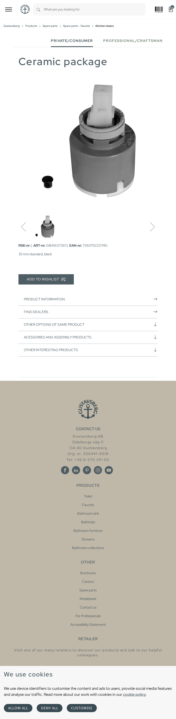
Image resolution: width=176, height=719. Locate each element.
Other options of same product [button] (54, 324)
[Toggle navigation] (8, 9)
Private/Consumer (72, 40)
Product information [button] (44, 299)
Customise (82, 708)
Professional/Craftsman (133, 40)
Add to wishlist (43, 279)
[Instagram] (98, 470)
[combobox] (95, 9)
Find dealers (36, 312)
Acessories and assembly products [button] (57, 337)
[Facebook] (65, 470)
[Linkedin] (76, 470)
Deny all (49, 708)
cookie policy (134, 694)
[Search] (38, 9)
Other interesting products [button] (51, 350)
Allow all (18, 708)
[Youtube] (109, 470)
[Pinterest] (87, 470)
